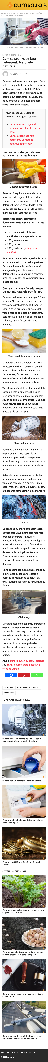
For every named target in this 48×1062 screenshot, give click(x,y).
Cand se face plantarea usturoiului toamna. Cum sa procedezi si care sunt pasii (23, 953)
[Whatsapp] (37, 675)
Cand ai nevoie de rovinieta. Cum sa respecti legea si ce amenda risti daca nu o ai (23, 1037)
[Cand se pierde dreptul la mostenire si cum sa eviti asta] (24, 975)
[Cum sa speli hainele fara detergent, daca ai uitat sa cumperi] (24, 801)
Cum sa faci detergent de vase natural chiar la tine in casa (25, 128)
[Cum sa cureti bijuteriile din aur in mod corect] (24, 843)
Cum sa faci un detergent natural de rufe (21, 780)
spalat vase (9, 693)
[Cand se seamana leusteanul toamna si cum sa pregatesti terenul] (24, 891)
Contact (32, 1053)
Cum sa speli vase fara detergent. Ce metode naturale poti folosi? (22, 139)
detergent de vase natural (28, 688)
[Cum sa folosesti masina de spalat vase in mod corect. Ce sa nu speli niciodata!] (24, 720)
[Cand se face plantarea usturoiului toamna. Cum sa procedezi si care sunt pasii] (24, 933)
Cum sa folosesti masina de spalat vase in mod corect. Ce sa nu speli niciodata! (21, 740)
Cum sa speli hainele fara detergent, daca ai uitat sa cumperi (23, 821)
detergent (8, 688)
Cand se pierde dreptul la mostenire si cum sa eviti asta (22, 995)
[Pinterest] (24, 675)
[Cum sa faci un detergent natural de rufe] (24, 762)
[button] (2, 5)
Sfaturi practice (11, 55)
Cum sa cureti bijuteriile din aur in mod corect (21, 863)
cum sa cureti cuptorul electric (27, 660)
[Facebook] (11, 675)
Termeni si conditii (19, 1053)
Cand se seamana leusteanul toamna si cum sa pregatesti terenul (23, 911)
